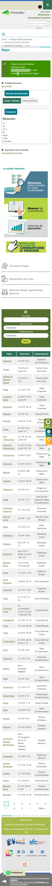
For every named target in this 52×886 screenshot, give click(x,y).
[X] (40, 6)
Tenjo (5, 649)
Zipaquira (7, 360)
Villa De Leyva (6, 518)
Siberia (6, 668)
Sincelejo (7, 794)
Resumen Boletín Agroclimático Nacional (26, 291)
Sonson (6, 718)
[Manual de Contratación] (26, 208)
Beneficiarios (43, 14)
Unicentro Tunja (7, 610)
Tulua (5, 632)
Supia (5, 702)
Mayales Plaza (6, 564)
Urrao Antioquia (7, 581)
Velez (5, 526)
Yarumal (6, 420)
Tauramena (8, 687)
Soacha (6, 773)
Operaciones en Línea (21, 278)
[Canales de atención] (49, 440)
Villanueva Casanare (7, 510)
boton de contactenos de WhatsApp (14, 873)
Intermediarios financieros (39, 17)
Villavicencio (8, 455)
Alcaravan (7, 406)
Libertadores (8, 620)
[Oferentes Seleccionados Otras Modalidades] (26, 184)
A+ (49, 454)
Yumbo (6, 369)
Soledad (6, 727)
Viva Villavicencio (8, 438)
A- (49, 448)
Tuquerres (7, 589)
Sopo (5, 709)
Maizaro (6, 472)
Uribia (5, 572)
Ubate (5, 499)
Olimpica (7, 544)
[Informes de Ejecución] (26, 228)
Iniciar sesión (45, 11)
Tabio (5, 678)
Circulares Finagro (19, 265)
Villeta (6, 429)
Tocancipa (7, 658)
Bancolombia (7, 86)
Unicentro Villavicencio (8, 447)
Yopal (5, 389)
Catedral (7, 481)
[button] (26, 881)
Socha (6, 780)
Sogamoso (8, 756)
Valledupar (8, 535)
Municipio (26, 315)
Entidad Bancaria (26, 331)
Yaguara (6, 413)
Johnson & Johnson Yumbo (7, 379)
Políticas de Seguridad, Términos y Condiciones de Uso (26, 830)
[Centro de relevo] (15, 841)
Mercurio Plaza (7, 788)
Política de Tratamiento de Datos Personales (25, 824)
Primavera (7, 463)
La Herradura (9, 641)
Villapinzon (8, 489)
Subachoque (8, 695)
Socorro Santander (7, 765)
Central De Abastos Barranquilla (8, 741)
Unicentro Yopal (7, 398)
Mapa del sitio (26, 819)
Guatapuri (7, 554)
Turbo (5, 598)
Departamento (26, 323)
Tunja (5, 625)
